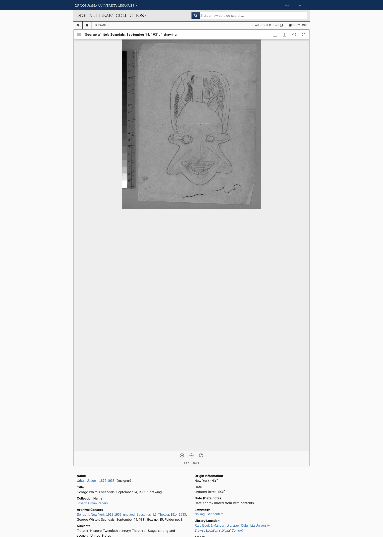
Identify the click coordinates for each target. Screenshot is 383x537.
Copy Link (299, 25)
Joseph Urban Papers (92, 503)
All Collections (267, 25)
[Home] (77, 25)
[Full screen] (304, 34)
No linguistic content (208, 514)
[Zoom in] (182, 455)
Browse (101, 25)
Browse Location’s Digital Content (218, 530)
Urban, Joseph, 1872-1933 (96, 480)
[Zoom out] (191, 455)
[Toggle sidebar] (79, 34)
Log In (301, 5)
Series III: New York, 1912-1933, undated (106, 514)
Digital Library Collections (111, 15)
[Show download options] (284, 34)
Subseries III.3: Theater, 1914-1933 (161, 514)
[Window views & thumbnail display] (275, 34)
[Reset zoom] (201, 455)
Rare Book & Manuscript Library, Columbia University (232, 525)
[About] (87, 25)
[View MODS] (294, 34)
